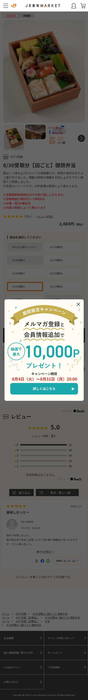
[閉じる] (78, 304)
